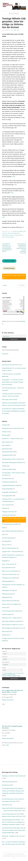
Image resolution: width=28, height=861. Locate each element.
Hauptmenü (15, 13)
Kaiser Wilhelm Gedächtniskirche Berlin (12, 531)
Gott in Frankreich (6, 505)
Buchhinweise (5, 449)
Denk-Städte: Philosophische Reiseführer (12, 462)
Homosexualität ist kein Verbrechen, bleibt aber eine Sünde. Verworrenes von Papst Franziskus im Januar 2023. (21, 248)
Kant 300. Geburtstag (7, 538)
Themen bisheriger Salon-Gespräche (11, 611)
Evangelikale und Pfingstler (9, 492)
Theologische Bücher (7, 455)
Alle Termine (5, 353)
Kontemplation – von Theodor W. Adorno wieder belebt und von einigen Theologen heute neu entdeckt (12, 382)
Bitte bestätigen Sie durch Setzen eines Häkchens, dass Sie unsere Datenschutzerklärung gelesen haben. (13, 674)
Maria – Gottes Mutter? (8, 564)
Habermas (4, 508)
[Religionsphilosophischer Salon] (14, 9)
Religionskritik (5, 597)
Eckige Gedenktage (7, 489)
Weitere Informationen (8, 700)
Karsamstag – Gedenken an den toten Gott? (13, 836)
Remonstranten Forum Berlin (9, 600)
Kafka (3, 527)
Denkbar (4, 466)
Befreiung (4, 435)
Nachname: (5, 656)
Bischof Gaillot (5, 445)
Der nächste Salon (6, 478)
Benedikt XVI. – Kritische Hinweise (11, 438)
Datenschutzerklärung (7, 781)
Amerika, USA (5, 431)
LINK (15, 184)
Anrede (4, 667)
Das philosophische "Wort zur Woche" (11, 459)
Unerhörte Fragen (9, 261)
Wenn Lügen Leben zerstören (9, 399)
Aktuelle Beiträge (9, 268)
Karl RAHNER (5, 541)
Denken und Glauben (7, 469)
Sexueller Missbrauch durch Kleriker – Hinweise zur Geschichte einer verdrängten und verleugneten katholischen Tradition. (13, 822)
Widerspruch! (5, 635)
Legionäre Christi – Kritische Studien (11, 551)
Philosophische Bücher (8, 451)
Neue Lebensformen (7, 567)
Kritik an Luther (6, 544)
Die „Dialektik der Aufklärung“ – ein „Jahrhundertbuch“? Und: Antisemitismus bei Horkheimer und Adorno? (6, 247)
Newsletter (22, 321)
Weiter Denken (10, 237)
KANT (3, 534)
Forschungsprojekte (14, 233)
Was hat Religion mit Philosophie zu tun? (12, 628)
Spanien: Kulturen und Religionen (10, 604)
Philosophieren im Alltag (8, 590)
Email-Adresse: (5, 662)
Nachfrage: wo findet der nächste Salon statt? (14, 776)
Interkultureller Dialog (7, 515)
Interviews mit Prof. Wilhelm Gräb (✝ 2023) (13, 275)
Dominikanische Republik (8, 482)
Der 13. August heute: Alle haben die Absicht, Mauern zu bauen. (12, 691)
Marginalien (5, 560)
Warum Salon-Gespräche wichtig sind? (12, 621)
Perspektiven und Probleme (9, 578)
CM (23, 227)
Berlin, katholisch (6, 442)
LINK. (19, 60)
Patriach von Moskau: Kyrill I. (9, 574)
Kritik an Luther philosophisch (9, 548)
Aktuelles (15, 231)
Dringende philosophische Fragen (10, 485)
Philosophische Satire (7, 594)
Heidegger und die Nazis (8, 511)
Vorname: (4, 651)
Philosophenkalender (7, 581)
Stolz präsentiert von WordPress (14, 854)
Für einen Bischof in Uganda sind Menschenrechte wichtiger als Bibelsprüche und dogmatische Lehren (13, 411)
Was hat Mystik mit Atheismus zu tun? (12, 624)
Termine (4, 607)
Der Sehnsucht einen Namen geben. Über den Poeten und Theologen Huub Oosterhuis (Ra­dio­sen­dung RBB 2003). (14, 830)
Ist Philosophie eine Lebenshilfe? (10, 524)
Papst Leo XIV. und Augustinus (10, 571)
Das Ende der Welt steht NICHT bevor (12, 364)
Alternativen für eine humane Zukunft (11, 428)
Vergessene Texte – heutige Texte (11, 618)
